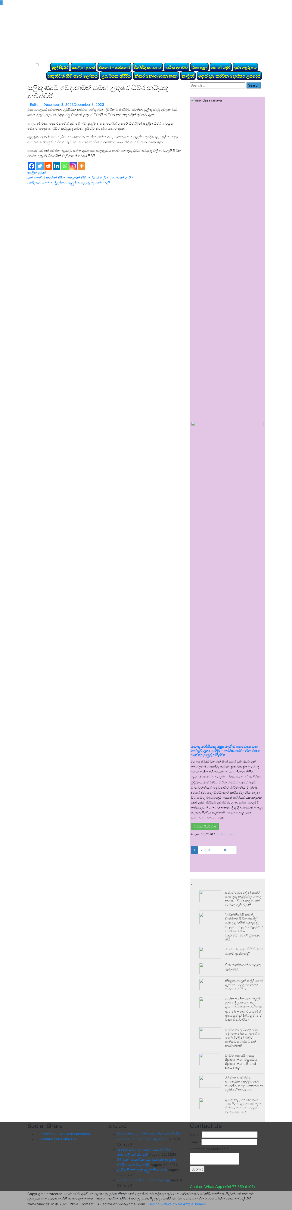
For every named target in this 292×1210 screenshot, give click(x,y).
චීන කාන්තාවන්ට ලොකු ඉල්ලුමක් (243, 967)
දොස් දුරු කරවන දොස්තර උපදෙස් (229, 76)
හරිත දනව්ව (176, 67)
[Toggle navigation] (36, 57)
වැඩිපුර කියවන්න (205, 826)
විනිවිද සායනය (147, 67)
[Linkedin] (56, 166)
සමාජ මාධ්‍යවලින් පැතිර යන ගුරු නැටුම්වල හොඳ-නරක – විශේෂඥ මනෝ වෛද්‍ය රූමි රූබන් (244, 898)
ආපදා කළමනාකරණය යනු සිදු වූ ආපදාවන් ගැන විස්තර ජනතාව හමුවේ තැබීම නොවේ (243, 1106)
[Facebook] (31, 166)
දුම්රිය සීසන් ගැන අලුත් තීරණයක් (142, 1170)
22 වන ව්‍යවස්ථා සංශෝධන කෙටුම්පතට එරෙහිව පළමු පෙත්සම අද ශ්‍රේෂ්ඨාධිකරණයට (244, 1084)
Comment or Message (209, 1149)
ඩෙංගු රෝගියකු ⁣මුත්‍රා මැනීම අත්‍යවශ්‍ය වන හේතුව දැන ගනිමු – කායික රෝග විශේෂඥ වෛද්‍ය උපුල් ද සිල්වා (225, 750)
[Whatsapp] (65, 166)
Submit (197, 1169)
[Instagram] (73, 166)
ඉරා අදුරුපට (245, 67)
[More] (81, 166)
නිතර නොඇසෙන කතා (156, 76)
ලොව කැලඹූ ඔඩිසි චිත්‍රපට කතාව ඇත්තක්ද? (244, 951)
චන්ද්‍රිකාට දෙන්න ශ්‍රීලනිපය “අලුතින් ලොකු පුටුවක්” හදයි (68, 183)
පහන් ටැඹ (220, 67)
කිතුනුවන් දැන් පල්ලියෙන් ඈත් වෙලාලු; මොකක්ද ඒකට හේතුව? (244, 985)
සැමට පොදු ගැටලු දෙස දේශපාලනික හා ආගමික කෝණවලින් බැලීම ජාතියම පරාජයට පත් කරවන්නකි (242, 1037)
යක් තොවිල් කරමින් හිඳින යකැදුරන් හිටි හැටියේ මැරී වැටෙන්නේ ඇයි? (80, 178)
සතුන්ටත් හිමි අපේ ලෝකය (72, 76)
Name (196, 1134)
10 (225, 850)
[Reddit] (48, 166)
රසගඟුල (199, 67)
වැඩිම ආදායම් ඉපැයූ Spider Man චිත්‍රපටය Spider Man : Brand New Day (241, 1061)
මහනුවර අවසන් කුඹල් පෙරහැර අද (143, 1180)
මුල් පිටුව (60, 67)
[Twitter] (40, 166)
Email (195, 1142)
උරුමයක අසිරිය (116, 76)
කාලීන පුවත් (83, 67)
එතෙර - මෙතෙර (114, 67)
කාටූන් (188, 76)
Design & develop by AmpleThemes (177, 1204)
